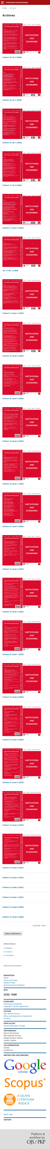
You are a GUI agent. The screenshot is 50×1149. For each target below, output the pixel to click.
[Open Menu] (2, 2)
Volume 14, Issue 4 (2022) (13, 697)
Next (43, 925)
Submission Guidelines (13, 1004)
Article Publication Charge (14, 1026)
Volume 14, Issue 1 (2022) (13, 825)
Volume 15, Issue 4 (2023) (13, 526)
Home (4, 8)
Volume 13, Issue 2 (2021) (13, 887)
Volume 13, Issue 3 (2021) (13, 877)
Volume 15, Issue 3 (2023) (13, 569)
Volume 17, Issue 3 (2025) (13, 228)
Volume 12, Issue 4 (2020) (13, 907)
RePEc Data (8, 1114)
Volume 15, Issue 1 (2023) (13, 654)
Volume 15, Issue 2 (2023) (13, 612)
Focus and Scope (10, 980)
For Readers (8, 948)
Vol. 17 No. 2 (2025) (10, 270)
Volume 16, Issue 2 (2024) (13, 441)
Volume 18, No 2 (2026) (12, 100)
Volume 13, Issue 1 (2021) (13, 897)
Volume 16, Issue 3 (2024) (13, 398)
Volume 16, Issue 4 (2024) (13, 356)
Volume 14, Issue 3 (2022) (13, 739)
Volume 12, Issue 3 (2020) (13, 917)
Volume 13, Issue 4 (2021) (13, 868)
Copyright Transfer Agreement (16, 1006)
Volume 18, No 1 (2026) (12, 142)
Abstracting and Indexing (14, 985)
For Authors (8, 952)
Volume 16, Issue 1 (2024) (13, 484)
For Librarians (9, 955)
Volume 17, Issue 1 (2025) (13, 313)
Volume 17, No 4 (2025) (12, 185)
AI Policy (7, 1018)
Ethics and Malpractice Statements (18, 1016)
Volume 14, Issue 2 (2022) (13, 782)
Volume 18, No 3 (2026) (12, 57)
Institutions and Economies (17, 2)
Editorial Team (9, 982)
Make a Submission (12, 933)
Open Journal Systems (13, 965)
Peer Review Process (12, 1013)
